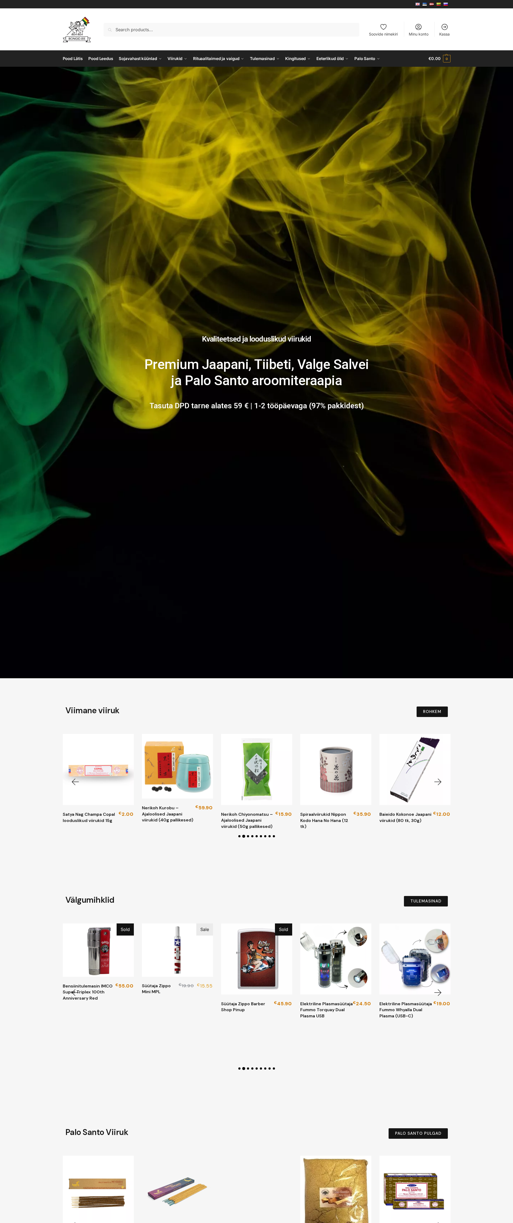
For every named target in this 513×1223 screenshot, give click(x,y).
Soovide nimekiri (383, 34)
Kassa (444, 34)
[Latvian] (433, 4)
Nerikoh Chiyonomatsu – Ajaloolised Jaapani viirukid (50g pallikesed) (247, 820)
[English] (419, 4)
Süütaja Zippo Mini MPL (156, 988)
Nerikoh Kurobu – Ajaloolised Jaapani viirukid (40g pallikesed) (167, 814)
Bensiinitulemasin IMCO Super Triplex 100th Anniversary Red (88, 992)
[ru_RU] (447, 4)
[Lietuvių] (440, 4)
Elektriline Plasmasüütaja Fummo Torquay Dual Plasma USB (326, 1010)
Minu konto (418, 34)
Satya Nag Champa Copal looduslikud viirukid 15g (89, 817)
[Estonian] (426, 4)
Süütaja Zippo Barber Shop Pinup (243, 1007)
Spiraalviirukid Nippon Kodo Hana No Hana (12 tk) (324, 820)
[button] (439, 59)
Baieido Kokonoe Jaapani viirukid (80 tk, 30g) (405, 817)
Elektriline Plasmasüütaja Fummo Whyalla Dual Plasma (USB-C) (405, 1010)
